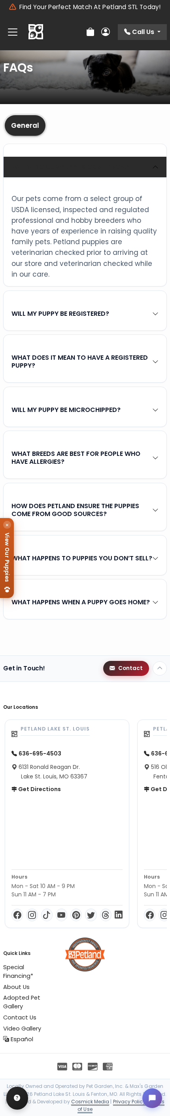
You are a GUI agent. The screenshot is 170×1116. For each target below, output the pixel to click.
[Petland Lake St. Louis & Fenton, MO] (35, 32)
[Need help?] (17, 1098)
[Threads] (105, 915)
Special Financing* (18, 971)
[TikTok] (47, 915)
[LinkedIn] (119, 915)
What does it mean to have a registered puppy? (79, 361)
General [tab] (25, 125)
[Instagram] (32, 915)
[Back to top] (160, 668)
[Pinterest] (76, 915)
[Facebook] (17, 915)
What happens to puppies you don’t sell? (81, 558)
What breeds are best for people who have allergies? (75, 457)
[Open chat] (152, 1098)
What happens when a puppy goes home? (80, 602)
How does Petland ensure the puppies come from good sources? (75, 509)
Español (21, 1039)
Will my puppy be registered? (60, 313)
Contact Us (19, 1017)
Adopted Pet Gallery (21, 1002)
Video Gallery (22, 1028)
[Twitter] (90, 915)
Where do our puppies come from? (70, 166)
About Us (16, 987)
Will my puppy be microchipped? (66, 409)
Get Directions (39, 789)
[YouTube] (61, 915)
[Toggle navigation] (12, 32)
